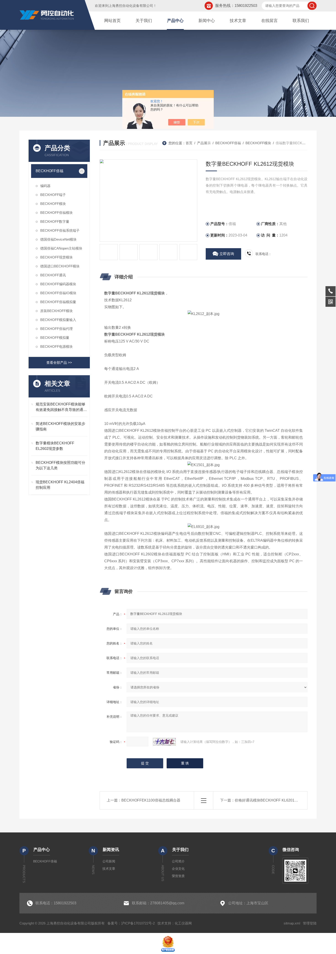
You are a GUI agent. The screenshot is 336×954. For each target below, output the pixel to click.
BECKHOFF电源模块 (56, 346)
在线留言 (269, 20)
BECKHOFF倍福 (49, 171)
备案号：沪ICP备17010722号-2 (131, 923)
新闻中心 (206, 20)
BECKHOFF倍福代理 (56, 329)
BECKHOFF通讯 (53, 275)
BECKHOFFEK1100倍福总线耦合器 (150, 800)
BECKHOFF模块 (53, 204)
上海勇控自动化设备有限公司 (131, 6)
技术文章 (238, 20)
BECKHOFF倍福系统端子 (60, 230)
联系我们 (301, 20)
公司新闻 (108, 861)
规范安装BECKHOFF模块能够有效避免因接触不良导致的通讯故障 (61, 407)
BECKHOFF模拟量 (54, 338)
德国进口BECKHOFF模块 (60, 266)
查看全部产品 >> (59, 362)
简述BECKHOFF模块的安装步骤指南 (60, 426)
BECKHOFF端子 (53, 195)
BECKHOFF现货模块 (56, 257)
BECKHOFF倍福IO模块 (58, 293)
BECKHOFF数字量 (54, 221)
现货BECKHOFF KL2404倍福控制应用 (60, 484)
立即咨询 (226, 254)
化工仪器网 (183, 923)
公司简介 (178, 861)
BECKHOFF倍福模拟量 (58, 302)
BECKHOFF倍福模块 (56, 213)
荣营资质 (178, 876)
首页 (189, 143)
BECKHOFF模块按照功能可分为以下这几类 (60, 465)
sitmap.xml (292, 923)
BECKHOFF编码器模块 (58, 284)
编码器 (45, 186)
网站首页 (112, 20)
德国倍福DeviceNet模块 (58, 239)
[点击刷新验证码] (164, 742)
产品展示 (204, 143)
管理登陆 (310, 923)
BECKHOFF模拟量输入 (58, 320)
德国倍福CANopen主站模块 (61, 248)
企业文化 (178, 868)
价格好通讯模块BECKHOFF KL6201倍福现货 (272, 800)
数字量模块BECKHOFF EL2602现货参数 (55, 446)
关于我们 (144, 20)
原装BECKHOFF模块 (56, 311)
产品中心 (175, 20)
